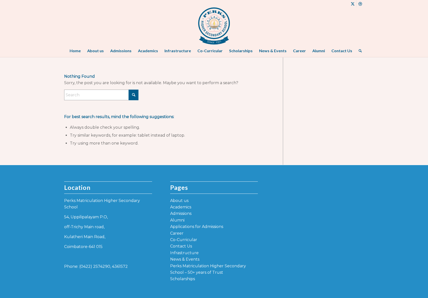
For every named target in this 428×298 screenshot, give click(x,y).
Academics (180, 207)
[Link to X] (352, 3)
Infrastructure (184, 252)
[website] (214, 26)
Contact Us (181, 246)
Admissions (180, 213)
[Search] (358, 51)
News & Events (184, 259)
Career (177, 233)
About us (179, 200)
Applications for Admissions (196, 226)
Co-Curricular (183, 239)
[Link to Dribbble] (360, 3)
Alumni (177, 220)
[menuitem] (75, 51)
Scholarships (182, 278)
